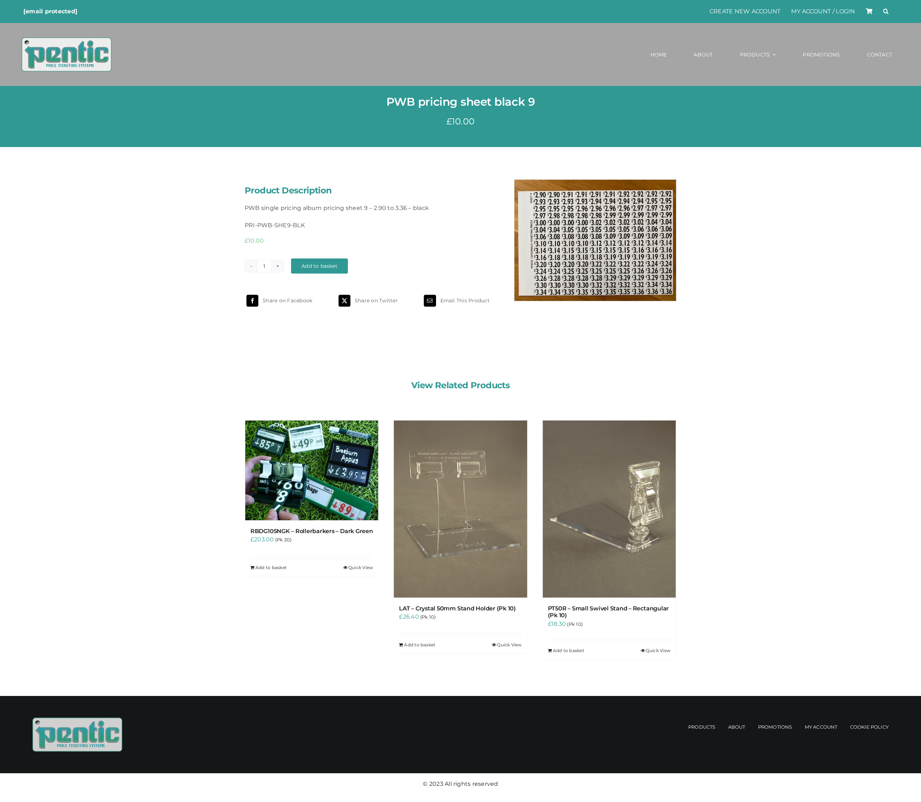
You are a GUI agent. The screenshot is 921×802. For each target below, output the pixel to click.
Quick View (360, 567)
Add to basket (319, 266)
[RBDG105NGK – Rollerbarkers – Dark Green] (311, 470)
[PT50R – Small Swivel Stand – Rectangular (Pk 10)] (609, 509)
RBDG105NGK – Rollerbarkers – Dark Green (311, 531)
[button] (886, 11)
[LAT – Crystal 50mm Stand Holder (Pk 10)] (460, 509)
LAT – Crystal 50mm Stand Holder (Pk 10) (457, 608)
